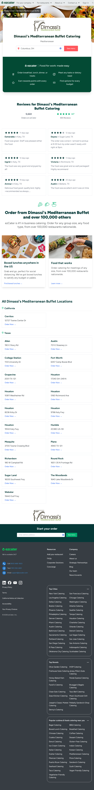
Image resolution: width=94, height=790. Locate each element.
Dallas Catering (55, 602)
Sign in (86, 3)
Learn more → (57, 283)
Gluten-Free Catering (78, 741)
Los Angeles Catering (57, 598)
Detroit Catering (76, 631)
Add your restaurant (55, 554)
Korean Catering (76, 750)
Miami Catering (55, 622)
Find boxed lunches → (13, 283)
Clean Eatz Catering (57, 692)
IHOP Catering (75, 667)
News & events (75, 575)
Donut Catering (55, 741)
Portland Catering (56, 639)
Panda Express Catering (78, 678)
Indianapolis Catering (78, 647)
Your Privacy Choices (9, 609)
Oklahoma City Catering (59, 651)
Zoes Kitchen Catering (58, 696)
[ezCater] (8, 3)
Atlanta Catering (76, 606)
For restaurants (43, 3)
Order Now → (10, 324)
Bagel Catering (55, 725)
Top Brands (53, 662)
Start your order (47, 528)
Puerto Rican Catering (58, 762)
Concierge (51, 567)
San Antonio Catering (78, 643)
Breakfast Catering (77, 729)
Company (73, 549)
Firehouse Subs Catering (59, 671)
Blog (71, 567)
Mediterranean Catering (79, 754)
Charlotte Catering (77, 622)
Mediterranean (9, 11)
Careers (72, 554)
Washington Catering (78, 602)
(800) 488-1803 (16, 564)
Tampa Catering (75, 614)
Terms (4, 593)
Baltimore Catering (56, 631)
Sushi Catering (75, 766)
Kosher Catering (55, 754)
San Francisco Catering (78, 593)
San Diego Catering (57, 643)
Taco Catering (54, 770)
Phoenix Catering (56, 610)
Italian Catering (55, 750)
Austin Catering (55, 627)
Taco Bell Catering (76, 692)
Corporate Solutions (55, 563)
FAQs (49, 558)
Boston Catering (55, 606)
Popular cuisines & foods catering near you (67, 720)
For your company (24, 3)
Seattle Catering (76, 610)
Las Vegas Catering (77, 635)
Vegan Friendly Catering (79, 770)
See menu (71, 48)
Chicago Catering (76, 598)
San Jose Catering (76, 639)
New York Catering (56, 593)
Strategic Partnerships (78, 563)
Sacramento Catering (57, 635)
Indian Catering (75, 746)
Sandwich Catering (77, 762)
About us (58, 3)
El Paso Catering (55, 647)
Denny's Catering (56, 710)
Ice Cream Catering (57, 746)
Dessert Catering (76, 737)
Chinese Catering (56, 733)
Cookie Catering (55, 737)
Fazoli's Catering (55, 685)
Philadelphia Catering (57, 614)
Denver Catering (55, 618)
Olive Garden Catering (58, 667)
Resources (51, 549)
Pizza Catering (75, 758)
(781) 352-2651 (16, 568)
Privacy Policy (7, 587)
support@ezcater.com (19, 573)
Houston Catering (76, 618)
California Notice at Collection (13, 598)
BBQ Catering (75, 725)
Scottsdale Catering (77, 651)
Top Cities (53, 589)
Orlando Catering (76, 627)
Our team (73, 571)
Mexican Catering (56, 758)
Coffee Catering (76, 733)
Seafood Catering (56, 766)
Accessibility (6, 604)
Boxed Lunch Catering (58, 729)
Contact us (72, 3)
